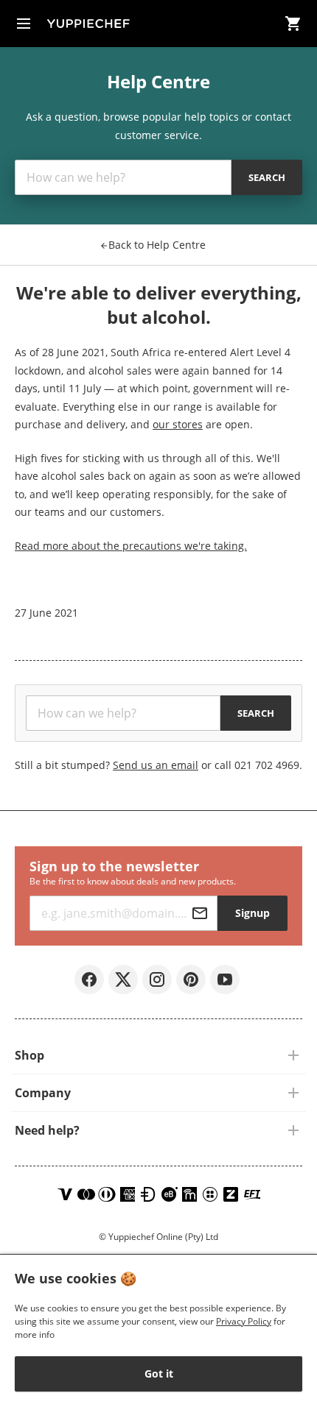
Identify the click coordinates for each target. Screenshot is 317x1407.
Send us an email (155, 765)
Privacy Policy (243, 1321)
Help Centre (157, 245)
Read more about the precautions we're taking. (131, 546)
